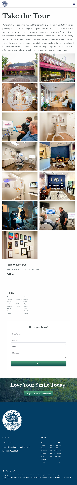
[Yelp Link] (14, 471)
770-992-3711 (8, 442)
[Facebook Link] (3, 471)
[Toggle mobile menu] (74, 4)
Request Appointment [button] (38, 394)
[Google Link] (10, 471)
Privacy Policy (43, 475)
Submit (38, 363)
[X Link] (7, 471)
